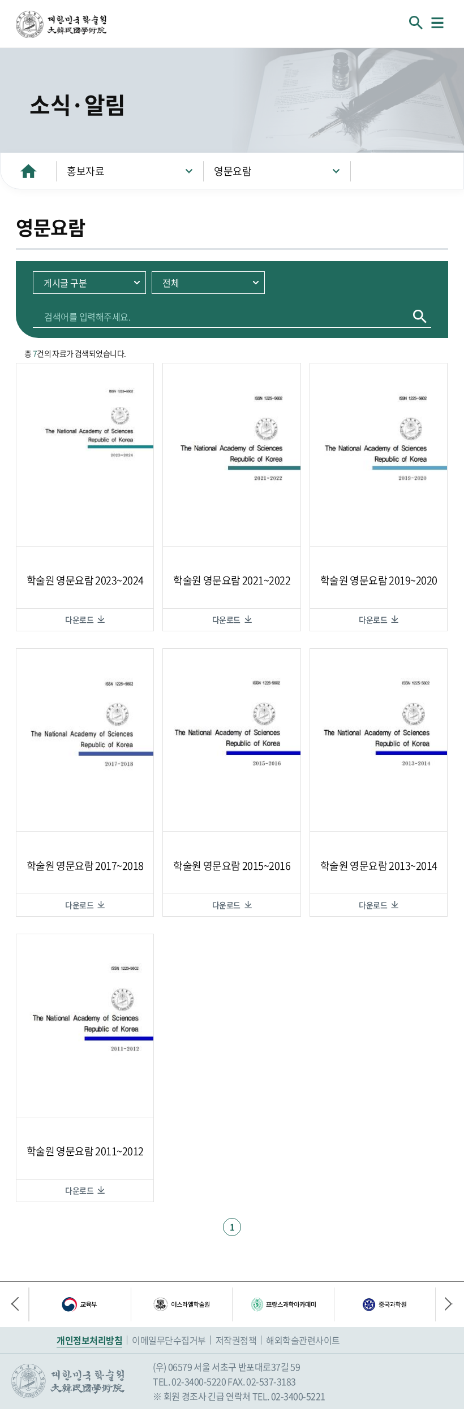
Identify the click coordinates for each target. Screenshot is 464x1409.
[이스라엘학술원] (182, 1304)
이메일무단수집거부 (169, 1340)
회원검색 (416, 22)
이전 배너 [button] (19, 1304)
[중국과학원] (385, 1304)
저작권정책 (236, 1340)
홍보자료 (85, 171)
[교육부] (80, 1304)
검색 (420, 316)
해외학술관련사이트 (303, 1340)
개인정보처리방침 (89, 1340)
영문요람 (232, 171)
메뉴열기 (437, 22)
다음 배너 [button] (444, 1304)
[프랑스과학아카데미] (283, 1304)
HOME (28, 171)
